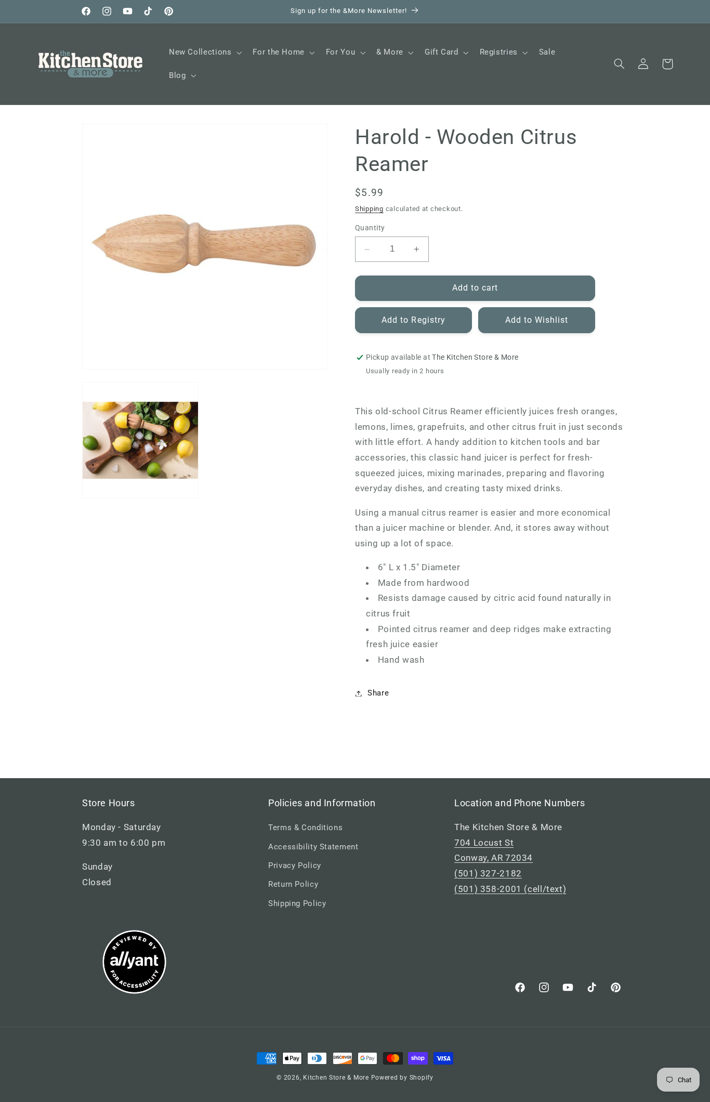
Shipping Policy (297, 903)
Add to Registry (413, 320)
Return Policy (293, 884)
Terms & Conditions (305, 827)
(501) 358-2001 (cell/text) (510, 889)
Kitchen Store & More (336, 1077)
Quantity (370, 228)
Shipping (369, 209)
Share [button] (378, 693)
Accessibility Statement (313, 846)
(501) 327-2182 (488, 873)
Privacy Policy (294, 865)
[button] (204, 52)
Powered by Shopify (402, 1077)
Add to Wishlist (537, 320)
